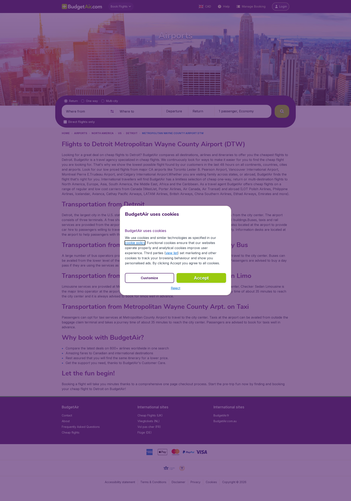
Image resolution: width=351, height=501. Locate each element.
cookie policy (135, 243)
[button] (175, 288)
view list (172, 253)
